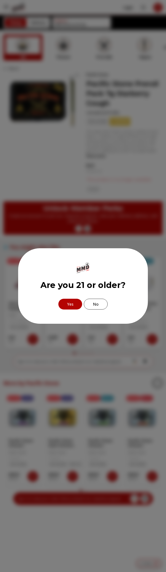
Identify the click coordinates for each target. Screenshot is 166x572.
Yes (70, 304)
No (96, 304)
